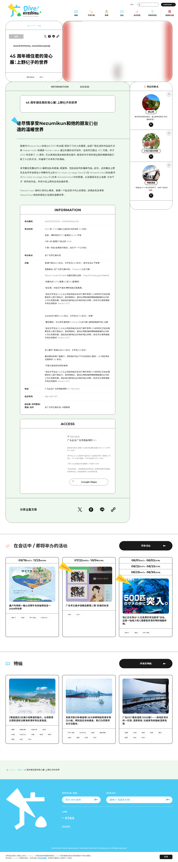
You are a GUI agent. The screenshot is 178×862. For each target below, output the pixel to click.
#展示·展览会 (30, 77)
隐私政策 (43, 858)
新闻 (132, 5)
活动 (39, 26)
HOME (33, 26)
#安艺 (41, 77)
